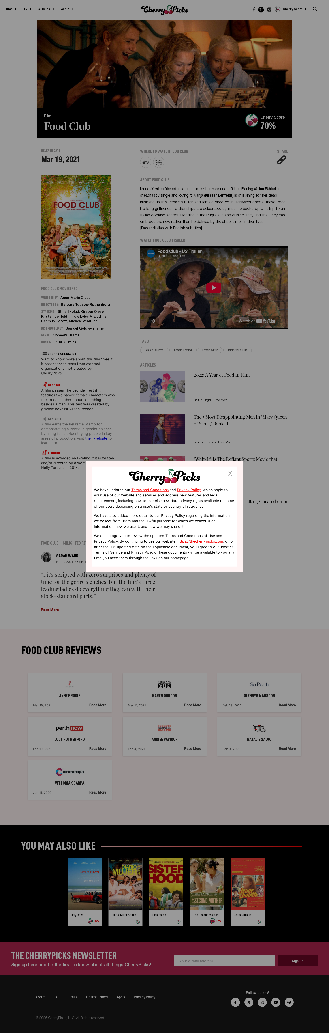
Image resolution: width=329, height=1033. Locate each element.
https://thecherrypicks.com (200, 541)
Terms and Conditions (150, 489)
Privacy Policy (189, 489)
